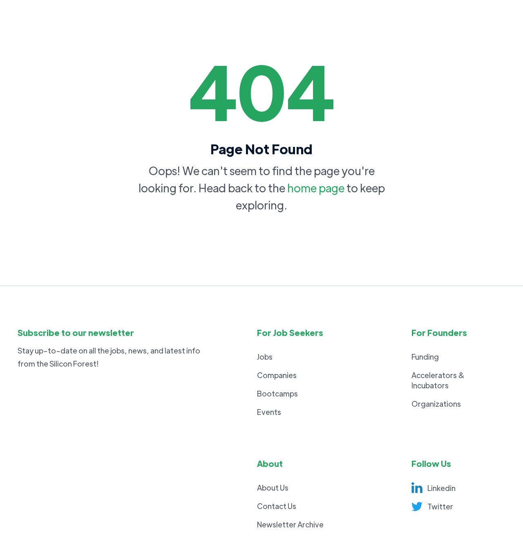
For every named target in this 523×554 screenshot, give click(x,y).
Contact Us (276, 506)
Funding (425, 356)
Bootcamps (277, 393)
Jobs (265, 356)
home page (315, 187)
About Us (272, 487)
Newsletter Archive (290, 524)
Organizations (436, 403)
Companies (277, 375)
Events (269, 412)
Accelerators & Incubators (438, 380)
